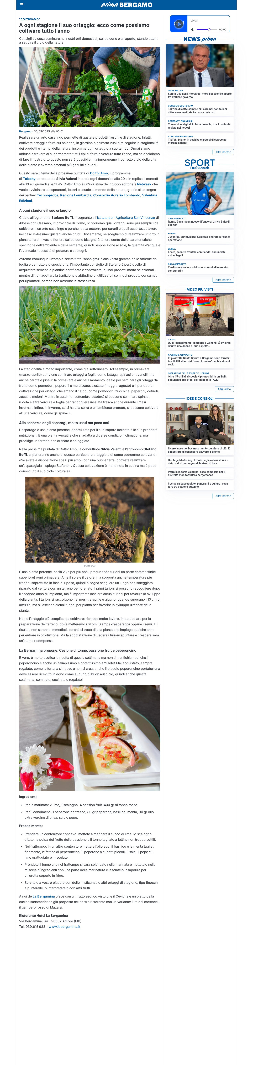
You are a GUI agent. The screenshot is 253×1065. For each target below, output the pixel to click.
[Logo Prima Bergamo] (126, 5)
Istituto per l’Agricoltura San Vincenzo (126, 218)
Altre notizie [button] (223, 152)
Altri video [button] (224, 389)
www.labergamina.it (64, 927)
